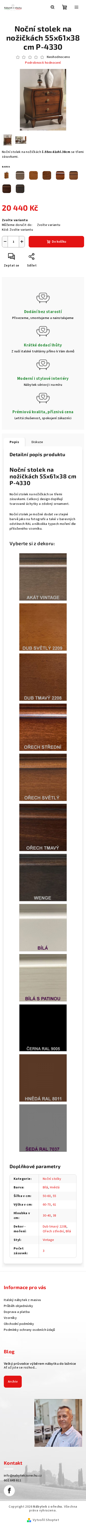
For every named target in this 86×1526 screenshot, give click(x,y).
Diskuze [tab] (37, 442)
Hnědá (54, 1187)
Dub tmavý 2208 (55, 1226)
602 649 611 (12, 1480)
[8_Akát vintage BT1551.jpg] (43, 577)
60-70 (47, 1204)
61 (54, 1204)
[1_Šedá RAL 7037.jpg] (43, 1128)
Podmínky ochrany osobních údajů (29, 1329)
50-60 (47, 1196)
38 (54, 1215)
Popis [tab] (14, 442)
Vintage (48, 1240)
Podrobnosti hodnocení (43, 63)
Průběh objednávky (18, 1306)
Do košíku (59, 241)
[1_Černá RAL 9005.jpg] (43, 1027)
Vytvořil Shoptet (46, 1520)
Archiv (13, 1381)
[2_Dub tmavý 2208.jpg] (43, 677)
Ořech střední (53, 1231)
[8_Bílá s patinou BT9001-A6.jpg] (43, 977)
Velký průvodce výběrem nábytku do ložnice (40, 1363)
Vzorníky (10, 1318)
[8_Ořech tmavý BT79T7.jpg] (43, 827)
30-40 (47, 1215)
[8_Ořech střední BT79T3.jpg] (43, 727)
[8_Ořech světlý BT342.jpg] (43, 777)
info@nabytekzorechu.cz (23, 1475)
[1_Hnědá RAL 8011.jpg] (43, 1078)
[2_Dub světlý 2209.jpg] (43, 627)
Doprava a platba (17, 1312)
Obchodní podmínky (19, 1324)
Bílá (45, 1187)
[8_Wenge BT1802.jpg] (43, 877)
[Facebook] (9, 1490)
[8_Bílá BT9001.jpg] (43, 927)
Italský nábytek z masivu (22, 1300)
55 (54, 1196)
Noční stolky (52, 1178)
